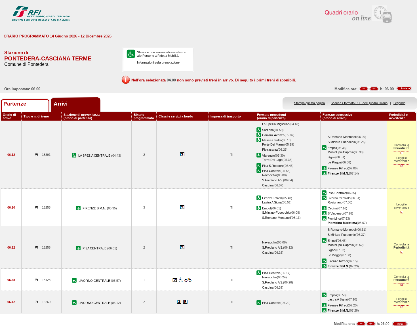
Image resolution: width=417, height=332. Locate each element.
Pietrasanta (270, 149)
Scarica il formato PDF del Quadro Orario (359, 103)
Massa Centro (272, 140)
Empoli (332, 148)
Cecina (332, 208)
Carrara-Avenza (273, 135)
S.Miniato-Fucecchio (342, 142)
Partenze (14, 104)
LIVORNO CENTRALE (95, 280)
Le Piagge (334, 162)
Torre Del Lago (272, 159)
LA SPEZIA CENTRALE (94, 155)
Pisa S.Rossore (273, 165)
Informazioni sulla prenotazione (158, 62)
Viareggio (268, 155)
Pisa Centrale (271, 171)
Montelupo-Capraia (341, 152)
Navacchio (269, 175)
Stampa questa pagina (309, 103)
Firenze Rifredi (338, 168)
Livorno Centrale (339, 198)
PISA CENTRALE (95, 248)
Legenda (399, 103)
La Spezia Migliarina (275, 124)
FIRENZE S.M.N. (95, 208)
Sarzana (268, 130)
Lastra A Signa (272, 202)
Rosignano (335, 202)
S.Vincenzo (335, 213)
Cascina (267, 185)
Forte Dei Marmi (273, 144)
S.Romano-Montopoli (342, 136)
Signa (331, 157)
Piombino (334, 218)
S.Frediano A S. (272, 180)
